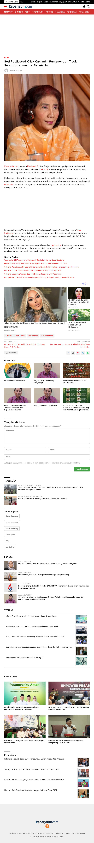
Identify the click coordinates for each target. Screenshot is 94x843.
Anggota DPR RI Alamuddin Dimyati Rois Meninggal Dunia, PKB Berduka (24, 344)
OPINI (6, 57)
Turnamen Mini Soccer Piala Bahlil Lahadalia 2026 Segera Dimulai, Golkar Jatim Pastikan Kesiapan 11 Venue (50, 488)
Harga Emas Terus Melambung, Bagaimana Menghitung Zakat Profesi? (66, 741)
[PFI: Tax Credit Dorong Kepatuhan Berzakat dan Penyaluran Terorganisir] (10, 565)
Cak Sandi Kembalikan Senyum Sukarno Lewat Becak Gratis (42, 498)
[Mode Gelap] (84, 7)
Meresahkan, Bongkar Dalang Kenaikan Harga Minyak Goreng (43, 575)
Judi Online (20, 336)
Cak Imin (44, 169)
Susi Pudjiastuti (47, 336)
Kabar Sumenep (12, 516)
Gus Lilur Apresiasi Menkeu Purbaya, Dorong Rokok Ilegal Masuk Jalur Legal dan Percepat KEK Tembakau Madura (51, 598)
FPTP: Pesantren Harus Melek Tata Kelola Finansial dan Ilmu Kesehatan (68, 708)
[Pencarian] (88, 7)
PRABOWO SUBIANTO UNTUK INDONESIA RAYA (75, 381)
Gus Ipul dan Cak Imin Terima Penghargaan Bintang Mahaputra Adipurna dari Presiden (39, 277)
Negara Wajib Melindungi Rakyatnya (44, 381)
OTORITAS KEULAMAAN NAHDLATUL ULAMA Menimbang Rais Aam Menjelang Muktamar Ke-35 (76, 407)
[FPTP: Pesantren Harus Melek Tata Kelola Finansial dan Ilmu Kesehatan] (69, 693)
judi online (56, 245)
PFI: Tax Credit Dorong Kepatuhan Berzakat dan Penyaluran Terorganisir (48, 563)
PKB (7, 541)
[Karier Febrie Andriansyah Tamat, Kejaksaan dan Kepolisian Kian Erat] (17, 395)
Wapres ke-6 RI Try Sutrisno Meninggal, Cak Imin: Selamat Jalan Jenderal (34, 260)
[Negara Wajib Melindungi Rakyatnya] (47, 370)
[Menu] (6, 6)
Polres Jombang (12, 528)
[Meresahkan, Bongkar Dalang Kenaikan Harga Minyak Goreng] (10, 576)
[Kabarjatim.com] (20, 6)
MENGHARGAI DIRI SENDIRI (14, 380)
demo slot (8, 184)
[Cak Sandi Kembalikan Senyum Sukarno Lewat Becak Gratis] (10, 500)
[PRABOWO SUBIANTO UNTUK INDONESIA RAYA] (76, 370)
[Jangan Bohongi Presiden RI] (47, 395)
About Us (60, 833)
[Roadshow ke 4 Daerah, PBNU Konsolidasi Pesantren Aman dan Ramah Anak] (25, 693)
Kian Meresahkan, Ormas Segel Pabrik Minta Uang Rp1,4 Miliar (70, 344)
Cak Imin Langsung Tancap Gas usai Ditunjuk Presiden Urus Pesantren (32, 274)
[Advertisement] (47, 31)
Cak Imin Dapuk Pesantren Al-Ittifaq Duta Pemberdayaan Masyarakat (32, 270)
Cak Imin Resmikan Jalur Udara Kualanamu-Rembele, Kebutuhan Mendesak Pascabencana (41, 267)
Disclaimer (81, 833)
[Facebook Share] (68, 353)
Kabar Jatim (10, 534)
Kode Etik (70, 833)
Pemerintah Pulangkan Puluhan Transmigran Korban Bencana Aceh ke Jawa (35, 263)
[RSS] (47, 826)
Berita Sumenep (12, 522)
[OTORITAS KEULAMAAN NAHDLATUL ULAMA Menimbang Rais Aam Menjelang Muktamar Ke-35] (76, 395)
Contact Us (49, 833)
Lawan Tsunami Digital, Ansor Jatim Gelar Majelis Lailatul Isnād (24, 741)
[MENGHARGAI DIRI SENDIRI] (17, 370)
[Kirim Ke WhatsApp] (88, 353)
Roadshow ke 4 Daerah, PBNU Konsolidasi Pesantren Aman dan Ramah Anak (21, 708)
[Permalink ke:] (6, 70)
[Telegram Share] (83, 353)
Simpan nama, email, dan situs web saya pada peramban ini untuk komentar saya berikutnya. (43, 463)
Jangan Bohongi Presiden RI (45, 405)
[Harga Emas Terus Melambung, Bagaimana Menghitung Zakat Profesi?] (69, 726)
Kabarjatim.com (11, 166)
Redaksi (13, 833)
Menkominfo (33, 166)
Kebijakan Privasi (35, 833)
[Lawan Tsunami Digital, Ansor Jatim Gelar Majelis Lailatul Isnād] (25, 726)
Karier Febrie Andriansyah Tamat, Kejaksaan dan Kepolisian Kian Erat (15, 407)
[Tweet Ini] (73, 353)
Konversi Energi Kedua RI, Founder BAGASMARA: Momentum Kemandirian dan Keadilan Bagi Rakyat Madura (53, 587)
